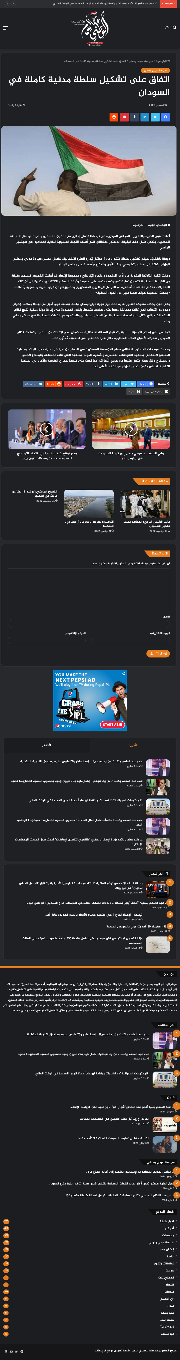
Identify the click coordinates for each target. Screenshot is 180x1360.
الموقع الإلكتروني (75, 633)
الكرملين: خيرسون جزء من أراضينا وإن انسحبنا (89, 524)
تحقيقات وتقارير (164, 1263)
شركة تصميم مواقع (118, 1350)
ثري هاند (100, 1350)
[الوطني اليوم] (90, 28)
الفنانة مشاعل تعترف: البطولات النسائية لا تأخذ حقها (113, 1138)
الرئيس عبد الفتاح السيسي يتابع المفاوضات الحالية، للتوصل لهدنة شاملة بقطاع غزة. (121, 1195)
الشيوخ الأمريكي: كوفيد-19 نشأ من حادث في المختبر (35, 493)
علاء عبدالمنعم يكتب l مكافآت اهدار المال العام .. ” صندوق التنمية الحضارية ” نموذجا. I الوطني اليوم (79, 822)
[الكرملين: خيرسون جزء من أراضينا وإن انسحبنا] (89, 504)
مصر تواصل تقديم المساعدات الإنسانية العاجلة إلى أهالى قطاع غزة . (131, 1171)
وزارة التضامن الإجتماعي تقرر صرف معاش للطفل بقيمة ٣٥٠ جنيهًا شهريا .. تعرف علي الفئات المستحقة (82, 941)
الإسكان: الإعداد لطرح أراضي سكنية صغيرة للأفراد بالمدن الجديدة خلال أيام (93, 914)
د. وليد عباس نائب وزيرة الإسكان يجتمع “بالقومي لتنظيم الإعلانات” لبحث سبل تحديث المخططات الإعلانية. (78, 842)
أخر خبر (169, 1228)
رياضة (170, 1256)
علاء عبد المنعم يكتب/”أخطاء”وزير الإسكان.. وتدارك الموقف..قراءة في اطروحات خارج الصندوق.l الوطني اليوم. (98, 902)
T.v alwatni (167, 1327)
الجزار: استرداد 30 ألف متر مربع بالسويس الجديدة (138, 926)
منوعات (169, 1291)
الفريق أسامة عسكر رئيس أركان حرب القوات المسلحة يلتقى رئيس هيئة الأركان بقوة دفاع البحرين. (113, 1183)
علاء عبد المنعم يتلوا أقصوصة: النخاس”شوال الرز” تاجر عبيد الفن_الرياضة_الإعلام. (123, 1107)
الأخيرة (133, 745)
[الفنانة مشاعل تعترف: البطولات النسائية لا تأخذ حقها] (165, 1144)
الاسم (166, 616)
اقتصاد (170, 1284)
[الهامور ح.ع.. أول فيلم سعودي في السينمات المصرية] (165, 1125)
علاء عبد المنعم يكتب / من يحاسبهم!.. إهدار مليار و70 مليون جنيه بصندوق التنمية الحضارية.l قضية (76, 781)
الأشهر (46, 745)
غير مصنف (167, 1334)
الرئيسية (161, 61)
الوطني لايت (166, 1277)
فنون (170, 1306)
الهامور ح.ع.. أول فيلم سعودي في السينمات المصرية (114, 1118)
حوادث (170, 1270)
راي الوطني (167, 1299)
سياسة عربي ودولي (141, 61)
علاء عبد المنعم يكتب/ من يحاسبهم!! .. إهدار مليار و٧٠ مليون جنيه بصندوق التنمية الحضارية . (80, 761)
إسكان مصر (167, 1249)
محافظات (168, 1235)
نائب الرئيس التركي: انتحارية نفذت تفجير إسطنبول (146, 524)
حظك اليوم (167, 1320)
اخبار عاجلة (167, 1221)
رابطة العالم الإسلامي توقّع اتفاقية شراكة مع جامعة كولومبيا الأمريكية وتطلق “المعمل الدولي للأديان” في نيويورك (80, 886)
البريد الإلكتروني (160, 633)
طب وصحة (167, 1313)
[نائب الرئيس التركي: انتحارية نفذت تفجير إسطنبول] (145, 504)
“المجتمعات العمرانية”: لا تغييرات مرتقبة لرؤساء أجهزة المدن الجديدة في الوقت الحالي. (85, 800)
